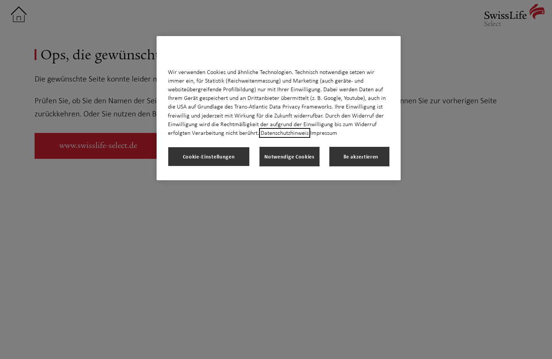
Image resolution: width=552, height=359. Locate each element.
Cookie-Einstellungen (209, 156)
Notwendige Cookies (289, 156)
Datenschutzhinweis (285, 133)
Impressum (323, 133)
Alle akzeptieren (359, 156)
